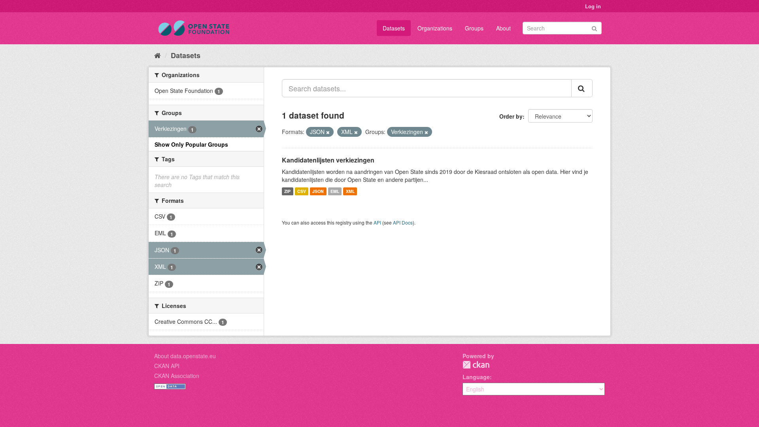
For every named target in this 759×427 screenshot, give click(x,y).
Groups (474, 28)
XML (350, 191)
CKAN (476, 365)
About (503, 28)
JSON (318, 191)
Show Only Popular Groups (191, 144)
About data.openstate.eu (185, 356)
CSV (301, 191)
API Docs (403, 222)
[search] (582, 88)
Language (476, 377)
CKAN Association (176, 376)
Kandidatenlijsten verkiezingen (328, 159)
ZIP (287, 191)
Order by (511, 116)
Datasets (394, 28)
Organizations (434, 28)
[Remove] (328, 132)
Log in (593, 6)
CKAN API (166, 366)
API (377, 222)
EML (334, 191)
